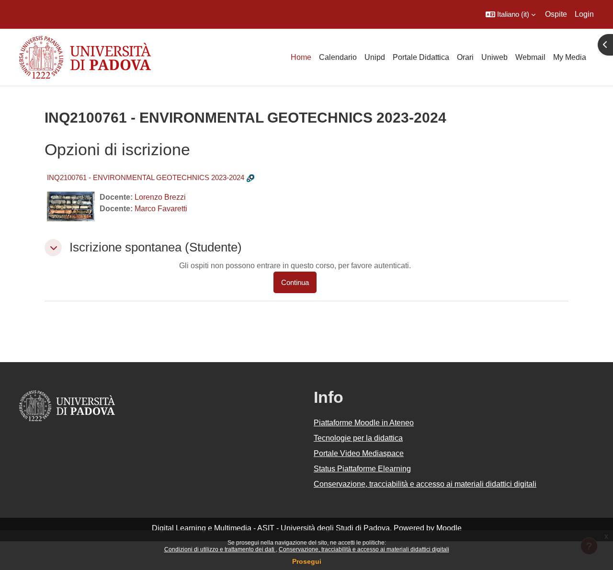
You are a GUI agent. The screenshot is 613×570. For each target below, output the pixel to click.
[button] (510, 14)
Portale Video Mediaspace (359, 453)
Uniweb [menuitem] (494, 57)
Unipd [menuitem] (374, 57)
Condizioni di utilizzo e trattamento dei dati (220, 549)
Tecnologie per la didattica (358, 438)
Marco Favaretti (161, 209)
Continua (295, 282)
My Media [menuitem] (569, 57)
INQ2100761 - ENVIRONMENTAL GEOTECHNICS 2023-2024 (145, 177)
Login (584, 14)
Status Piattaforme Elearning (362, 469)
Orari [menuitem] (465, 57)
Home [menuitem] (301, 57)
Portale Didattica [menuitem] (421, 57)
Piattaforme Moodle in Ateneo (364, 423)
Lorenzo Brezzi (160, 197)
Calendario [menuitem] (338, 57)
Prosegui (306, 561)
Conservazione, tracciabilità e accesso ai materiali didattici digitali (364, 549)
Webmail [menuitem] (530, 57)
